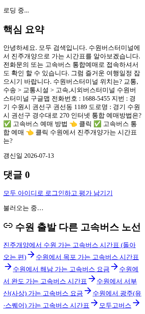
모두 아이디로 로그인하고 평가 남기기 (58, 193)
